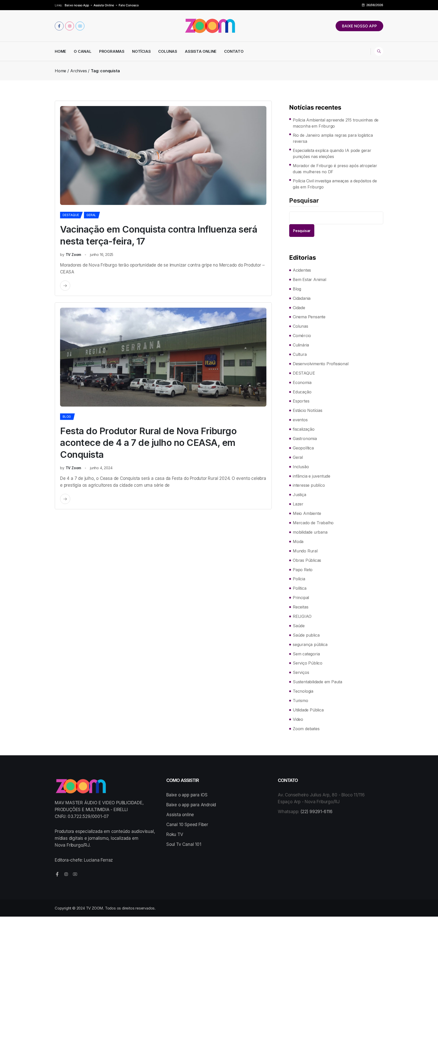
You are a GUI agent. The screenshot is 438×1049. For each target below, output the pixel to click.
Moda (298, 541)
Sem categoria (306, 653)
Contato (234, 51)
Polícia (299, 578)
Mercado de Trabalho (313, 522)
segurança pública (310, 644)
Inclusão (301, 466)
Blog (67, 416)
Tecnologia (303, 691)
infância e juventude (311, 476)
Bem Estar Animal (309, 279)
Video (298, 719)
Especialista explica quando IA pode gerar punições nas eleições (332, 153)
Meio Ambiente (307, 513)
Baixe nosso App (77, 5)
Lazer (298, 503)
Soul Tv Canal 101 (183, 844)
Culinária (301, 344)
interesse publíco (309, 485)
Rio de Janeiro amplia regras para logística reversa (333, 138)
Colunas (167, 51)
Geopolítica (303, 447)
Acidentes (302, 270)
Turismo (300, 700)
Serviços (301, 672)
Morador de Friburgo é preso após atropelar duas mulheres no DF (335, 168)
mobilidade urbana (310, 532)
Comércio (302, 335)
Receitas (300, 606)
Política (299, 588)
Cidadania (302, 298)
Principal (301, 597)
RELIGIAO (302, 616)
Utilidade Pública (308, 709)
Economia (302, 382)
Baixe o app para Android (191, 804)
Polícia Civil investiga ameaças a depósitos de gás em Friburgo (335, 183)
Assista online (180, 814)
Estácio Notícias (307, 410)
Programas (111, 51)
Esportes (301, 401)
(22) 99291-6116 (316, 811)
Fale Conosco (129, 5)
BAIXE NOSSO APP (359, 26)
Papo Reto (303, 569)
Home (60, 51)
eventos (300, 419)
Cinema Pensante (309, 316)
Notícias (141, 51)
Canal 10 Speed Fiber (187, 824)
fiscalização (304, 429)
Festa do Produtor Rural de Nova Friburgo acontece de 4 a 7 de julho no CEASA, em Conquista (148, 442)
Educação (302, 391)
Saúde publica (306, 635)
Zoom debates (306, 728)
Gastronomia (305, 438)
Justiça (299, 494)
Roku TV (174, 834)
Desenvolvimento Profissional (320, 363)
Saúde (299, 625)
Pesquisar (304, 201)
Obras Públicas (307, 560)
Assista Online (104, 5)
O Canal (83, 51)
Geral (91, 215)
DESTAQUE (71, 215)
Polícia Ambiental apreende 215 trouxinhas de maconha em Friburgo (335, 123)
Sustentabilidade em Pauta (317, 681)
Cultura (300, 354)
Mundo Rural (305, 550)
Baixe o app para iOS (187, 794)
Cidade (299, 307)
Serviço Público (307, 663)
